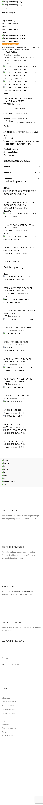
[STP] (21, 472)
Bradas (6, 93)
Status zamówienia (8, 705)
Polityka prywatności (9, 728)
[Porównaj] (6, 198)
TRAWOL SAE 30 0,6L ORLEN (16, 396)
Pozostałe (16, 55)
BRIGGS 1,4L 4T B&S (12, 410)
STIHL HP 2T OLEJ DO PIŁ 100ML (17, 328)
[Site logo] (13, 1)
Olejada (6, 55)
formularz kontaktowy (26, 591)
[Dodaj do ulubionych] (12, 198)
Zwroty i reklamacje (9, 701)
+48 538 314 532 (10, 52)
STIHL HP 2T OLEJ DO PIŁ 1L (15, 342)
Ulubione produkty (8, 713)
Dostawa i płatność (8, 709)
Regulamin (6, 724)
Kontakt (4, 732)
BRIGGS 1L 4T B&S (11, 424)
